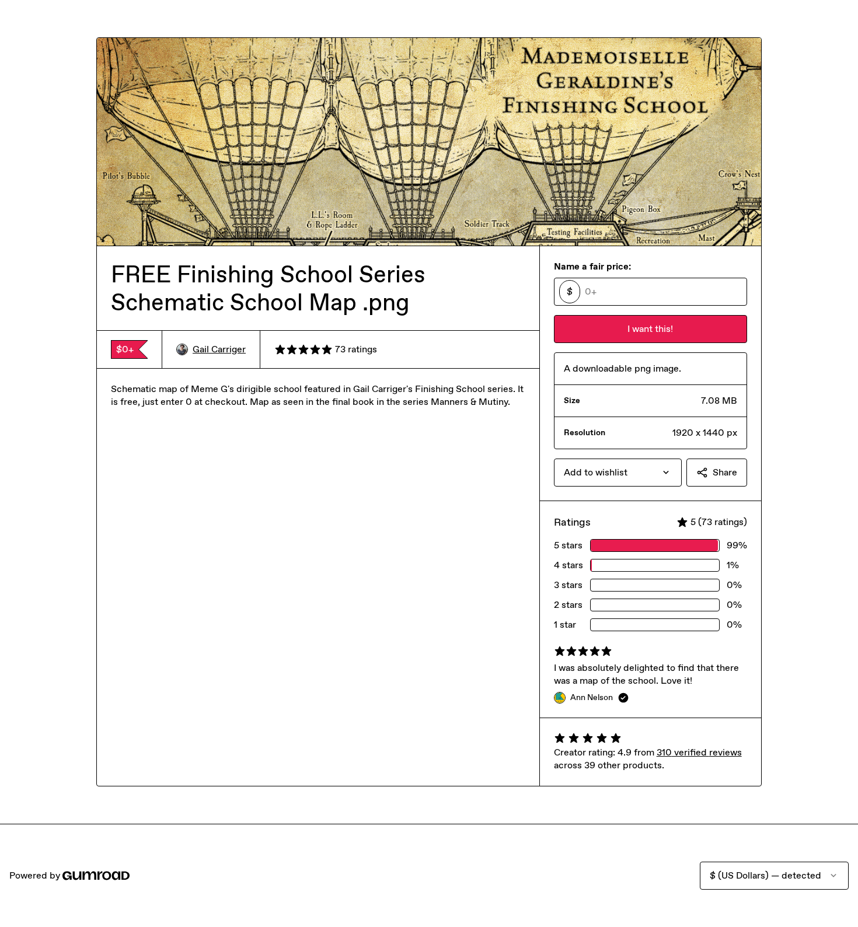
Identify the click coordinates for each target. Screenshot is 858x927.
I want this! (650, 328)
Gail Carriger (219, 349)
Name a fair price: (592, 266)
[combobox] (618, 473)
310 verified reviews (699, 752)
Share (725, 472)
